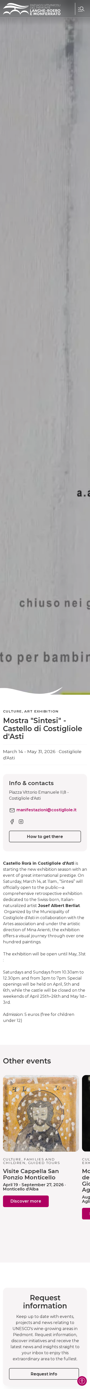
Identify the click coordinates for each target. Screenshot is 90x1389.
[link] (12, 821)
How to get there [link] (45, 836)
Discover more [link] (25, 1201)
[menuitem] (81, 9)
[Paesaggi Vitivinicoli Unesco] (31, 9)
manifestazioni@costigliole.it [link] (46, 809)
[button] (81, 9)
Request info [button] (44, 1374)
